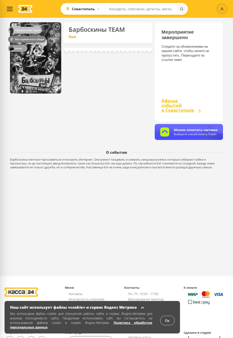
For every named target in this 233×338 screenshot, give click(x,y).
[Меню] (9, 9)
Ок (167, 320)
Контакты (75, 294)
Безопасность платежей (86, 299)
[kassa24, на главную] (25, 9)
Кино (72, 36)
